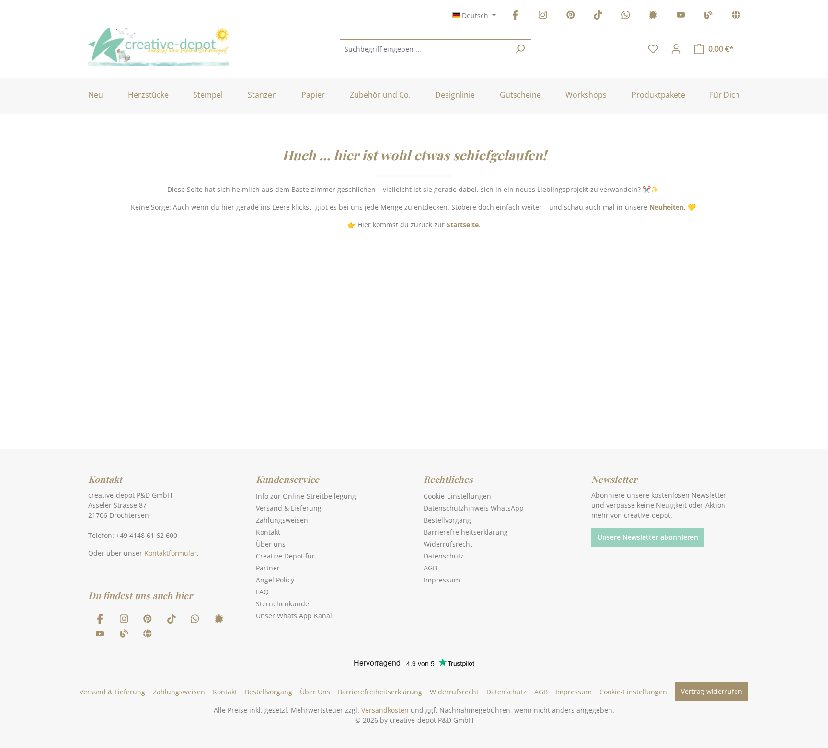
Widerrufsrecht (448, 543)
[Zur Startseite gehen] (158, 47)
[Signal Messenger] (653, 16)
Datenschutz (444, 555)
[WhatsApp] (625, 16)
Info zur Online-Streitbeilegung (306, 496)
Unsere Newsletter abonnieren (648, 537)
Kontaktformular (170, 553)
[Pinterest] (570, 16)
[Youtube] (681, 16)
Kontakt (268, 531)
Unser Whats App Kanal (294, 615)
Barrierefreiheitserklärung (466, 531)
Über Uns (315, 691)
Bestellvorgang (447, 520)
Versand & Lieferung (289, 508)
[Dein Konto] (676, 48)
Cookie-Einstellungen (457, 496)
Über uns (271, 543)
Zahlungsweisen (282, 520)
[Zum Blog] (708, 16)
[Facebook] (515, 16)
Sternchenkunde (282, 603)
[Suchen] (520, 48)
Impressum (442, 579)
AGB (430, 567)
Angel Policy (275, 579)
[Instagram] (543, 16)
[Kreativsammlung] (736, 16)
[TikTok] (598, 16)
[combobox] (424, 48)
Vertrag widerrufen (711, 691)
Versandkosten (385, 710)
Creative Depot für (285, 555)
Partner (268, 567)
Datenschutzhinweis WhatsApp (474, 508)
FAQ (262, 591)
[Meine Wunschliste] (653, 48)
